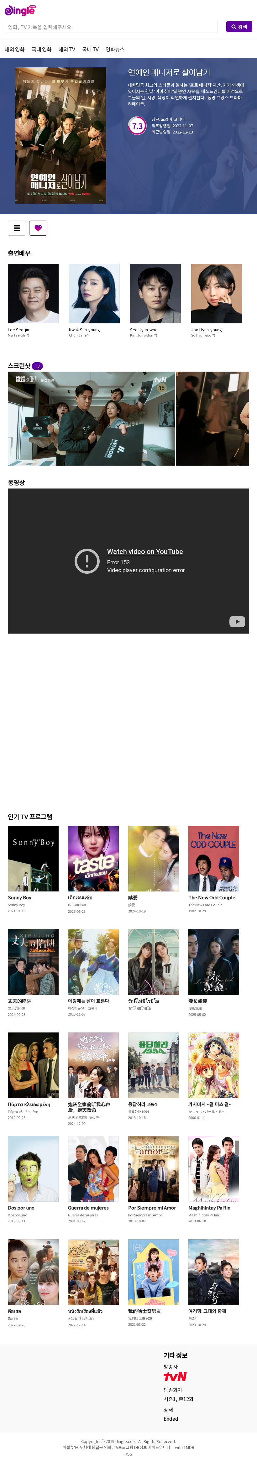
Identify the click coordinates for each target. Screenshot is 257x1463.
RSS (128, 1454)
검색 (242, 26)
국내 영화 (41, 49)
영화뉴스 (115, 49)
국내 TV (90, 49)
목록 (17, 228)
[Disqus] (128, 721)
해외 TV (67, 49)
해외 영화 (14, 49)
